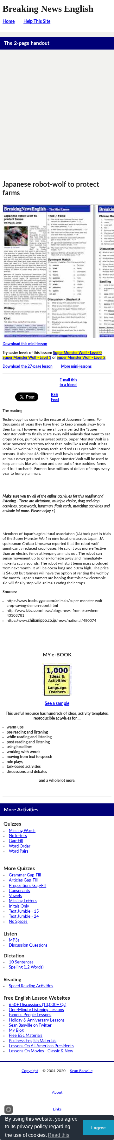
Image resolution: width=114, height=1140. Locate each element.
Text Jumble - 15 (24, 911)
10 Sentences (21, 962)
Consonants (19, 891)
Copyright (30, 1071)
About (57, 1092)
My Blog (16, 1031)
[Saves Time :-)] (57, 679)
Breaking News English (48, 8)
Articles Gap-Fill (23, 880)
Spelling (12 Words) (26, 967)
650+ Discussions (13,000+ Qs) (37, 1005)
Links (57, 1109)
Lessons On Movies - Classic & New (41, 1051)
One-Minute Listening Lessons (36, 1010)
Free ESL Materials (25, 1036)
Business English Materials (32, 1041)
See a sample (57, 703)
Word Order (19, 846)
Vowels (15, 896)
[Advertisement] (57, 110)
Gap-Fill (16, 841)
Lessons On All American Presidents (41, 1046)
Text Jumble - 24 (24, 917)
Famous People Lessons (30, 1015)
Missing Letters (23, 901)
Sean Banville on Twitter (30, 1025)
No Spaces (18, 922)
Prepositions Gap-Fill (27, 886)
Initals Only (19, 906)
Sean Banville (81, 1071)
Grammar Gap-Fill (25, 875)
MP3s (14, 940)
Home (9, 21)
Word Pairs (18, 851)
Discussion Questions (28, 945)
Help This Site (36, 21)
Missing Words (22, 831)
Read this (58, 1135)
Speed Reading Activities (31, 986)
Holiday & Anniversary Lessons (37, 1020)
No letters (18, 836)
